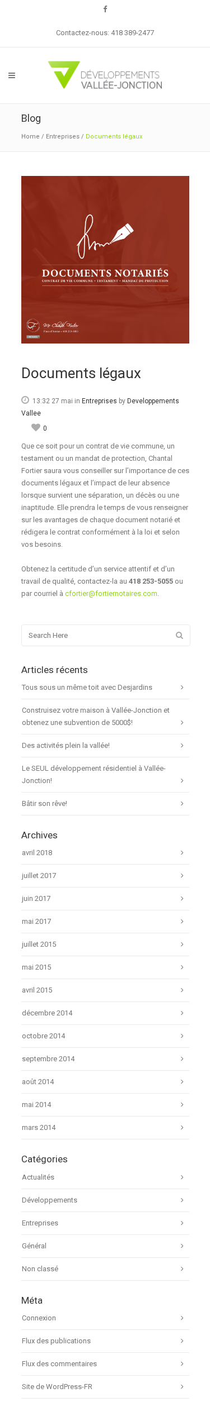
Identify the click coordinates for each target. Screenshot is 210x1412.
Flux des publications (56, 1341)
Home (30, 136)
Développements (49, 1200)
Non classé (40, 1269)
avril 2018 (37, 852)
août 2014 (38, 1081)
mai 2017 (36, 921)
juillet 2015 (39, 944)
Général (34, 1246)
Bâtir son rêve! (44, 803)
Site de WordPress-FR (57, 1386)
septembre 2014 (48, 1059)
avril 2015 (37, 990)
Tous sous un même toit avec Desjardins (87, 687)
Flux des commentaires (59, 1363)
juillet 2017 (39, 875)
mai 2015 (36, 967)
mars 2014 (38, 1127)
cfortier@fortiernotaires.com (111, 593)
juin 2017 (36, 898)
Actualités (38, 1177)
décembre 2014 (47, 1013)
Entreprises (63, 136)
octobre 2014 (43, 1036)
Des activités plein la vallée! (66, 745)
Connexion (39, 1318)
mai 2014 (36, 1104)
